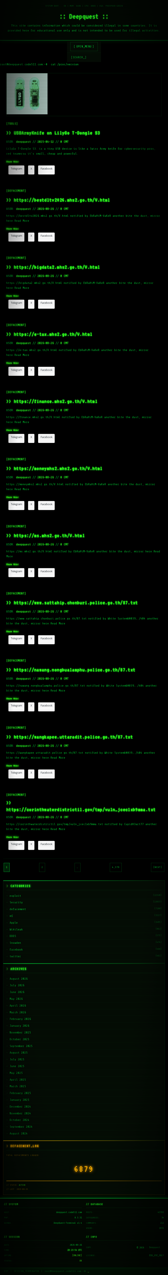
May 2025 (16, 1072)
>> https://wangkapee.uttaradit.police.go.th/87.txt (69, 737)
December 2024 (20, 1106)
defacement (18, 909)
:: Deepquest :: (84, 16)
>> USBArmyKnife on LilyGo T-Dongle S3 (53, 132)
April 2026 (18, 1005)
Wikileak (16, 929)
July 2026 (17, 985)
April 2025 (18, 1079)
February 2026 (20, 1018)
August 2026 (19, 978)
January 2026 (19, 1025)
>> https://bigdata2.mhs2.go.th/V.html (53, 267)
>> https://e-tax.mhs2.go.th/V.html (49, 334)
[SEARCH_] (78, 57)
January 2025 (19, 1099)
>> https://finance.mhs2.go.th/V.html (52, 401)
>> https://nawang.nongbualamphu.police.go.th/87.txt (70, 669)
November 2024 (20, 1113)
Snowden (15, 942)
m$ (11, 915)
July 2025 (17, 1059)
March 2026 (18, 1012)
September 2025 (21, 1046)
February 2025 (20, 1093)
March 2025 (18, 1086)
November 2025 (20, 1032)
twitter (15, 956)
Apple (14, 922)
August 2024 (19, 1133)
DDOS (13, 936)
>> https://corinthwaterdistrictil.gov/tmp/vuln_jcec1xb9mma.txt (81, 806)
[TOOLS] (12, 123)
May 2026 (16, 998)
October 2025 (19, 1039)
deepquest (23, 141)
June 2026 (17, 992)
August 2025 (19, 1052)
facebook (16, 949)
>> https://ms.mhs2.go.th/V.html (45, 535)
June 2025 (17, 1066)
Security (16, 902)
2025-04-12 (45, 141)
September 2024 (21, 1126)
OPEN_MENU (84, 46)
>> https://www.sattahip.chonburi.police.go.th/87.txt (72, 602)
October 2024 (19, 1119)
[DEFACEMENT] (16, 190)
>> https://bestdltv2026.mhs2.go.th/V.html (58, 200)
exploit (15, 895)
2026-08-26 (45, 208)
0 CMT (64, 141)
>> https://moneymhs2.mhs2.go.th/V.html (54, 468)
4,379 (115, 867)
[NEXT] (157, 867)
